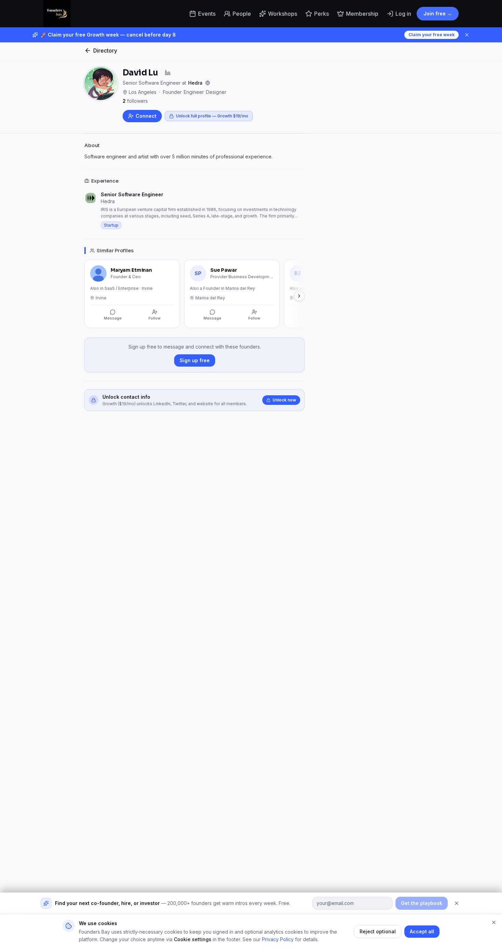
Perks (321, 13)
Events (206, 13)
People (242, 13)
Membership (362, 13)
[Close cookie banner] (493, 922)
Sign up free (195, 360)
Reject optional (378, 931)
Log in (403, 13)
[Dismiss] (456, 903)
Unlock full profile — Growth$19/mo (212, 115)
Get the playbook (421, 903)
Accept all (422, 931)
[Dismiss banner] (467, 35)
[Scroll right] (299, 296)
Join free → (437, 13)
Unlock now (284, 399)
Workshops (282, 13)
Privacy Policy (278, 939)
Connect (146, 116)
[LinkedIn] (167, 72)
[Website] (208, 83)
